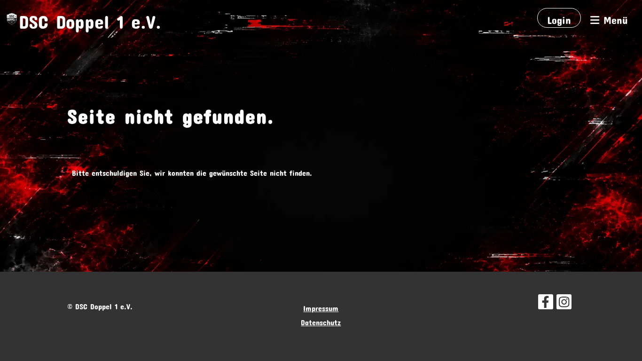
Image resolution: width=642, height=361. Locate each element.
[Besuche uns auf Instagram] (564, 300)
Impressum (320, 307)
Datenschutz (321, 321)
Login (559, 18)
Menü (613, 18)
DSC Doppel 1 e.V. (90, 17)
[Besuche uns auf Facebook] (545, 300)
